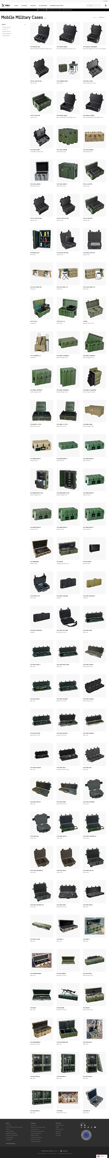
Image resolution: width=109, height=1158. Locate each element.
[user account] (105, 6)
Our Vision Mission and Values (14, 1127)
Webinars (58, 1133)
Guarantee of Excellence (37, 1131)
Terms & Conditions (42, 1153)
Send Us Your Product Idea (38, 1127)
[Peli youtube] (81, 1125)
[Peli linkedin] (84, 1125)
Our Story (8, 1125)
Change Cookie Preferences (65, 1153)
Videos (57, 1127)
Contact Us (34, 1125)
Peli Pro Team (59, 1129)
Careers (8, 1129)
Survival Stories (60, 1125)
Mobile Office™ (6, 36)
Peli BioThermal (10, 1144)
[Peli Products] (81, 1127)
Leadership (9, 1139)
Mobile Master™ (6, 32)
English (102, 1156)
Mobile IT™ (5, 29)
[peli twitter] (91, 1127)
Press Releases (10, 1131)
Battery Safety (35, 1135)
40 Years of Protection (12, 1135)
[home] (5, 5)
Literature (58, 1131)
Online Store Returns (36, 1137)
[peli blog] (95, 1127)
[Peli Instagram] (84, 1127)
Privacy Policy (52, 1153)
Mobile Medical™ (6, 34)
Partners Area (34, 1129)
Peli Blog (58, 1135)
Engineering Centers (11, 1133)
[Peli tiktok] (88, 1127)
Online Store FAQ (35, 1139)
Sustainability (9, 1137)
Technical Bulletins (36, 1133)
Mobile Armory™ (6, 27)
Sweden (65, 1151)
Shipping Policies (35, 1141)
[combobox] (101, 1156)
